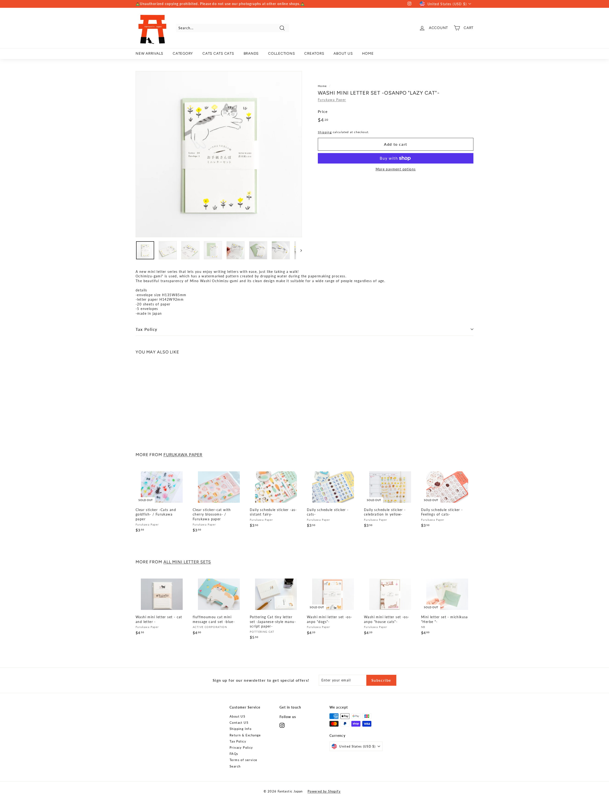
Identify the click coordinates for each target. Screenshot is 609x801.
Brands (251, 53)
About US (237, 716)
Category (183, 53)
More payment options (396, 169)
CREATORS (314, 53)
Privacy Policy (241, 747)
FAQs (234, 754)
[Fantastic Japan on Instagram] (282, 725)
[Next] (299, 250)
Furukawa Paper (332, 99)
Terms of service (243, 760)
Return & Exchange (245, 735)
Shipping (325, 132)
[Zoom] (219, 154)
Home (322, 86)
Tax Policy (146, 329)
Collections (281, 53)
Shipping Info (240, 729)
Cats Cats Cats (218, 53)
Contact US (239, 722)
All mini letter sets (187, 561)
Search (235, 766)
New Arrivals (149, 53)
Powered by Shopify (324, 791)
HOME (367, 53)
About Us (343, 53)
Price (323, 111)
